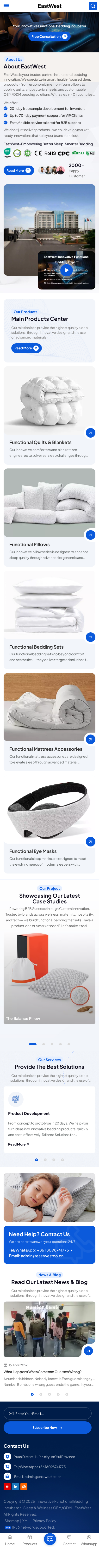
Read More (15, 170)
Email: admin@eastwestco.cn (36, 1255)
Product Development (29, 1113)
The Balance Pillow (23, 1018)
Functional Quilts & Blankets (40, 442)
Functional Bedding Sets (36, 647)
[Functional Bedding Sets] (49, 605)
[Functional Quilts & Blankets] (49, 400)
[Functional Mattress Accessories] (49, 707)
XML (26, 1520)
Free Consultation (46, 42)
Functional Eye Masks (33, 851)
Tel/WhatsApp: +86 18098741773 (39, 1249)
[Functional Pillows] (49, 502)
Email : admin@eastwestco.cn (37, 1476)
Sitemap (12, 1520)
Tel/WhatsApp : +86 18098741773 (40, 1466)
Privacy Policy (44, 1520)
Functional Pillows (29, 544)
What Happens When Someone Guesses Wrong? (43, 1371)
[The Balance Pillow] (49, 978)
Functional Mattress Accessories (45, 749)
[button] (33, 1044)
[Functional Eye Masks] (49, 809)
